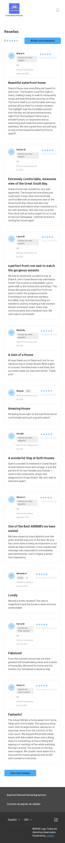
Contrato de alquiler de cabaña (23, 804)
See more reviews (20, 773)
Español (12, 819)
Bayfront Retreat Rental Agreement (26, 795)
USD (26, 819)
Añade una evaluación (43, 40)
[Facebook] (56, 820)
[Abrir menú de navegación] (57, 10)
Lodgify (50, 835)
